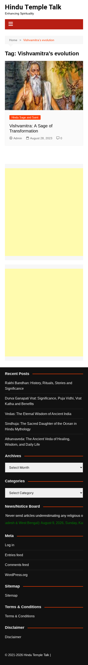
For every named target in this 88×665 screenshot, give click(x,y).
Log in (9, 545)
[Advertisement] (44, 212)
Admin (17, 138)
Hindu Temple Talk (33, 7)
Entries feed (14, 555)
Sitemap (11, 595)
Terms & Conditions (20, 616)
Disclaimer (13, 637)
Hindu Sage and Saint (25, 117)
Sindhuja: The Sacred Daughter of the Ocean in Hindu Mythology (41, 426)
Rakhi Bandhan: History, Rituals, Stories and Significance (38, 385)
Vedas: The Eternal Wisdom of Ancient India (38, 414)
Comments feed (17, 565)
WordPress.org (16, 575)
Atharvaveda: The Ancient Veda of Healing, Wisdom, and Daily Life (37, 441)
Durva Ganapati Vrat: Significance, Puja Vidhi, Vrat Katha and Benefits (43, 401)
